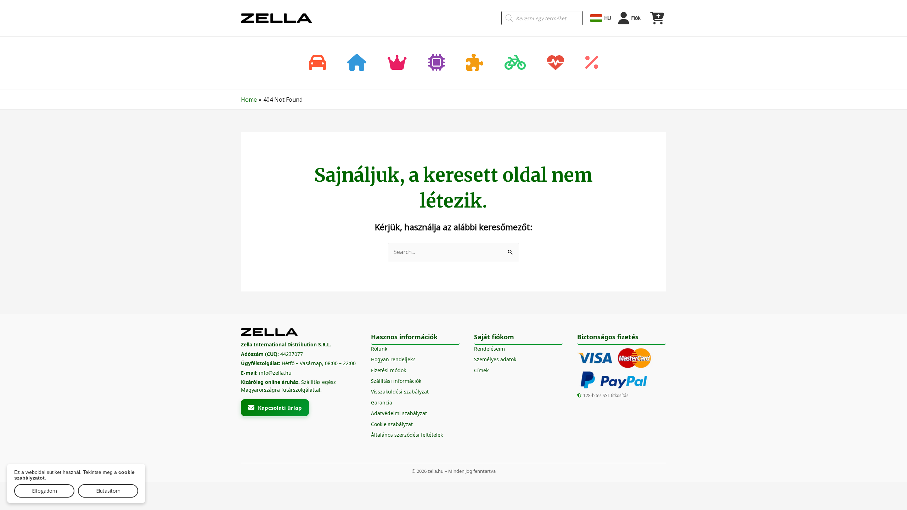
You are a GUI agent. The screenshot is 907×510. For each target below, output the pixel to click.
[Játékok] (475, 63)
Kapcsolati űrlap (280, 407)
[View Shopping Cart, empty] (657, 18)
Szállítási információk (396, 381)
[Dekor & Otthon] (357, 63)
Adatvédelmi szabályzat (399, 413)
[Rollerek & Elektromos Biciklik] (515, 63)
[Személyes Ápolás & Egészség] (555, 63)
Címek (481, 370)
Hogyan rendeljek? (393, 359)
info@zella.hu (275, 372)
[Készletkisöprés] (592, 63)
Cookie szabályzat (392, 424)
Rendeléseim (489, 348)
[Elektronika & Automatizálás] (436, 63)
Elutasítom (108, 490)
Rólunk (379, 348)
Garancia (381, 402)
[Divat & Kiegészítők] (397, 63)
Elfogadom (44, 490)
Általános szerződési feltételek (407, 434)
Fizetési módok (388, 370)
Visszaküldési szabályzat (400, 391)
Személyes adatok (495, 359)
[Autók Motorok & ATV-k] (317, 63)
